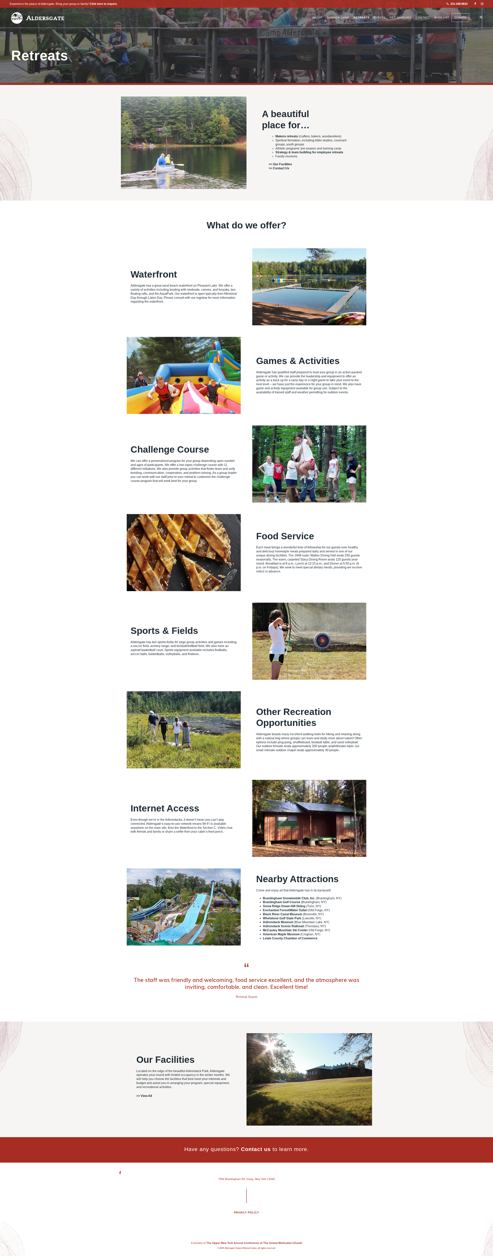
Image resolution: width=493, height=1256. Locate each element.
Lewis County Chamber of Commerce (290, 938)
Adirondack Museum (278, 922)
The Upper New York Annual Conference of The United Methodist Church (254, 1242)
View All (146, 1095)
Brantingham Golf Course (281, 902)
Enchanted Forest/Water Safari (285, 910)
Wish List (441, 17)
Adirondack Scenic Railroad (283, 926)
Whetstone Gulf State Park (282, 918)
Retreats (361, 17)
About (317, 17)
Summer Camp (338, 17)
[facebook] (475, 3)
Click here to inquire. (103, 3)
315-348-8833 (458, 3)
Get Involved (401, 17)
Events (379, 17)
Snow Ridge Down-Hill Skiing (284, 906)
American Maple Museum (281, 934)
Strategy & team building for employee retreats (309, 152)
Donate (460, 17)
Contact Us (281, 168)
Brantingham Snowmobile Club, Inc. (289, 898)
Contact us (256, 1149)
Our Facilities (282, 164)
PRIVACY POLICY (246, 1212)
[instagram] (482, 3)
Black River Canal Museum (282, 914)
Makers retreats (286, 136)
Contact (423, 17)
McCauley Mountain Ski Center (285, 930)
